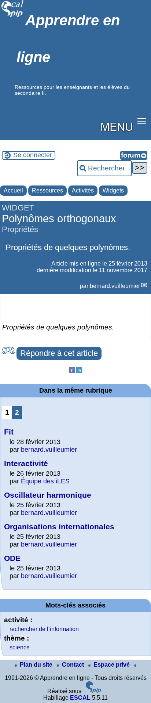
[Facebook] (72, 371)
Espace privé (112, 664)
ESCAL (80, 698)
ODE (12, 558)
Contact (73, 664)
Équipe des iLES (45, 481)
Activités (83, 190)
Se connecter (32, 155)
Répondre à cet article (59, 353)
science (20, 647)
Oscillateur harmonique (47, 495)
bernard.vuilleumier (115, 286)
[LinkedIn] (79, 371)
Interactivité (26, 463)
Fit (9, 432)
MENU (116, 126)
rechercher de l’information (44, 629)
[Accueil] (12, 16)
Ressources (47, 190)
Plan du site (37, 664)
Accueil (13, 190)
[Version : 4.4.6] (93, 691)
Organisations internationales (59, 526)
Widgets (113, 190)
